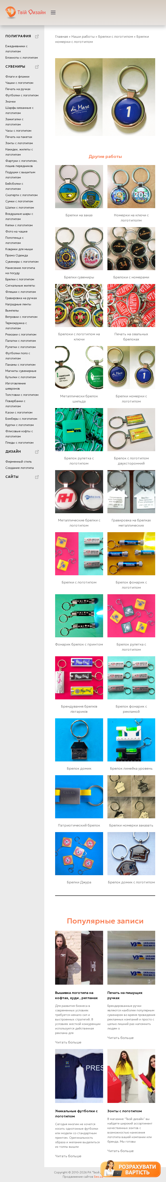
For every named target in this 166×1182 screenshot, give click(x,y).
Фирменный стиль (18, 461)
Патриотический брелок (79, 825)
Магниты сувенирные (20, 371)
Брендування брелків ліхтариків (79, 709)
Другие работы (105, 156)
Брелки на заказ (79, 215)
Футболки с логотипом (21, 95)
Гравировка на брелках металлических (131, 522)
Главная (61, 36)
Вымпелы (12, 310)
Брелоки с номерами (131, 277)
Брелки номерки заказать (131, 825)
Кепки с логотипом (19, 225)
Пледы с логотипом (19, 442)
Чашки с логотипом (19, 83)
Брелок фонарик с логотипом (131, 584)
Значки (10, 101)
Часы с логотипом (18, 131)
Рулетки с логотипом (20, 347)
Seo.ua (98, 1177)
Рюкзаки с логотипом (20, 334)
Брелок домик (79, 768)
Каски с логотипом (18, 412)
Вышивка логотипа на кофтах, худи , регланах (76, 995)
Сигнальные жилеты (20, 285)
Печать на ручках (17, 89)
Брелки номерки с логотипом (131, 398)
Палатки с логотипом (20, 341)
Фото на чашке (16, 231)
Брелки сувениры (79, 277)
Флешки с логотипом (20, 292)
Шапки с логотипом (19, 207)
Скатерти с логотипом (21, 195)
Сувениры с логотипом (21, 262)
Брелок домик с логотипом (131, 882)
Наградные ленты (18, 304)
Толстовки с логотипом (21, 395)
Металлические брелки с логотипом (79, 522)
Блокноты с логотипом (21, 57)
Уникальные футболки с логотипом (76, 1113)
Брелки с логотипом (19, 279)
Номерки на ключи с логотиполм (131, 217)
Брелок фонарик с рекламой (131, 709)
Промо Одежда (16, 255)
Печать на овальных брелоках (131, 336)
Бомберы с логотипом (21, 419)
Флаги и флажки (17, 76)
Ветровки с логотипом (21, 317)
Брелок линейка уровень (131, 768)
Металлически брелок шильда (79, 398)
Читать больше (68, 1042)
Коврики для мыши (19, 249)
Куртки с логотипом (19, 425)
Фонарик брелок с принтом (79, 644)
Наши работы (83, 36)
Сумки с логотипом (19, 201)
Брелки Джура (79, 882)
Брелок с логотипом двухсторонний (131, 460)
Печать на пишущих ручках (124, 995)
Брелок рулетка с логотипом (79, 460)
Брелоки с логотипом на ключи (79, 336)
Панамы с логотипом (20, 364)
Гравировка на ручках (21, 298)
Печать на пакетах (18, 137)
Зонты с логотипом (19, 143)
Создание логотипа (19, 468)
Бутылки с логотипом (20, 377)
